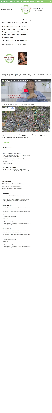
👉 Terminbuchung (37, 10)
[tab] (9, 104)
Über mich (35, 8)
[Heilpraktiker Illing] (26, 9)
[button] (12, 9)
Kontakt (41, 8)
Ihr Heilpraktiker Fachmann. (27, 104)
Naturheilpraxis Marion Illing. (9, 104)
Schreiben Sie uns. (6, 142)
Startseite (3, 9)
